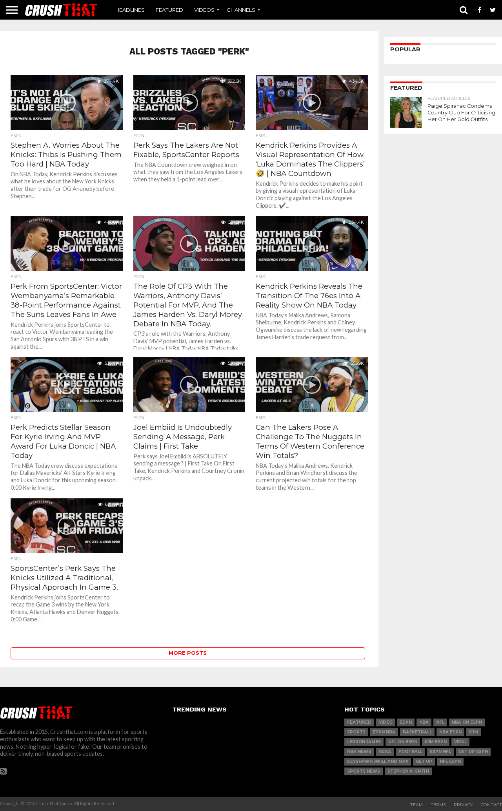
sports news (363, 771)
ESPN (406, 722)
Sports (356, 732)
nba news (359, 751)
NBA (424, 722)
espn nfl (440, 751)
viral (460, 741)
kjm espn (436, 741)
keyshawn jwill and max (377, 761)
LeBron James (364, 741)
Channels (241, 10)
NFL (440, 722)
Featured (169, 10)
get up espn (473, 751)
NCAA (384, 751)
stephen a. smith (408, 771)
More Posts (188, 653)
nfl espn (450, 761)
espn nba (384, 732)
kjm (473, 732)
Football (410, 751)
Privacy (463, 804)
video (386, 722)
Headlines (130, 10)
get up (424, 761)
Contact (491, 804)
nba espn (450, 732)
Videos (204, 10)
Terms (438, 804)
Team (416, 804)
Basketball (417, 732)
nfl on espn (402, 741)
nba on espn (467, 722)
